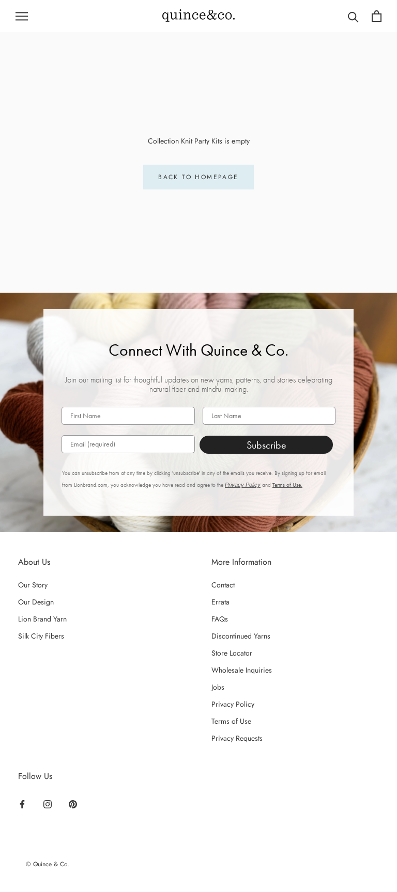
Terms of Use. (287, 485)
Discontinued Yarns (240, 636)
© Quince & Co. (47, 864)
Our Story (33, 585)
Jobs (217, 687)
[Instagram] (47, 803)
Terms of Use (231, 721)
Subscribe (266, 445)
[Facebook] (22, 803)
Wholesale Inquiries (241, 670)
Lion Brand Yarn (42, 619)
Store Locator (231, 653)
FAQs (219, 619)
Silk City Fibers (41, 636)
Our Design (36, 602)
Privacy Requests (237, 738)
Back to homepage (198, 177)
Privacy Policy (243, 485)
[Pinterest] (73, 803)
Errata (220, 602)
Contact (223, 585)
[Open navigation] (22, 16)
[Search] (353, 16)
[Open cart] (376, 16)
